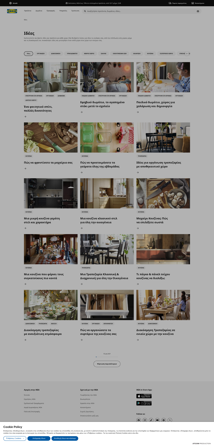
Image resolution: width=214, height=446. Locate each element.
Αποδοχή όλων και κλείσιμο (65, 438)
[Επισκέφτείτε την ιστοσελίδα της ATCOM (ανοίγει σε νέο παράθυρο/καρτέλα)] (202, 443)
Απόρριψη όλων (39, 438)
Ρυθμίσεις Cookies (13, 438)
